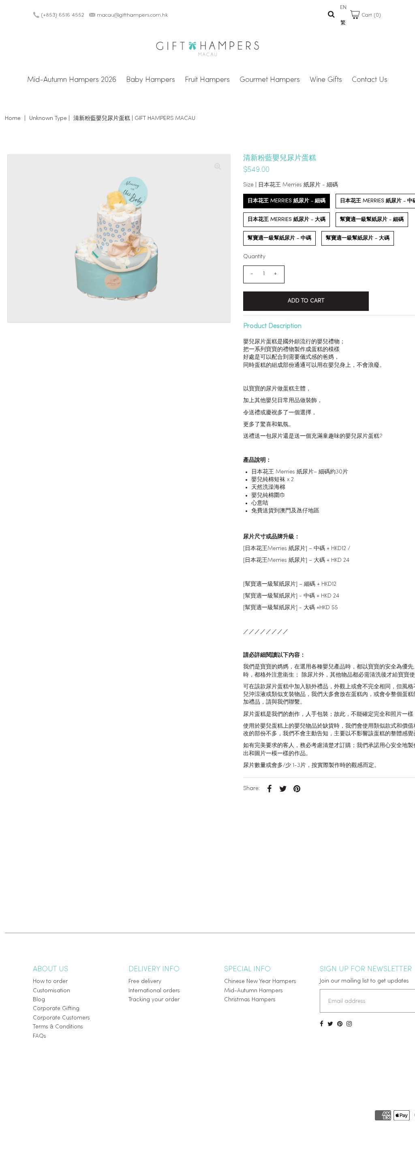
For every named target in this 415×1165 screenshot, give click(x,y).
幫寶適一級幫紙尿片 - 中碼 (279, 238)
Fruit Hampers (207, 80)
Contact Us (369, 80)
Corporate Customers (61, 1018)
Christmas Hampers (250, 1000)
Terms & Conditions (58, 1027)
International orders (154, 991)
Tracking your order (154, 1000)
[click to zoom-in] (218, 167)
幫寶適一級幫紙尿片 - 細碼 (372, 219)
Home (13, 119)
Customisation (51, 991)
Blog (39, 1000)
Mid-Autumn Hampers (253, 991)
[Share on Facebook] (269, 789)
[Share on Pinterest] (297, 789)
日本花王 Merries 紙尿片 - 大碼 (286, 219)
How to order (50, 982)
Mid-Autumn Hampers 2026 (71, 80)
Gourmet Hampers (270, 80)
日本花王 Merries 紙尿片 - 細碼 (286, 200)
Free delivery (144, 982)
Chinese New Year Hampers (260, 982)
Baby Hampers (150, 80)
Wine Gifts (326, 80)
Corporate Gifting (56, 1009)
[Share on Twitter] (283, 789)
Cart (370, 15)
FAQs (39, 1036)
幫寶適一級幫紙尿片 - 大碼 (357, 238)
